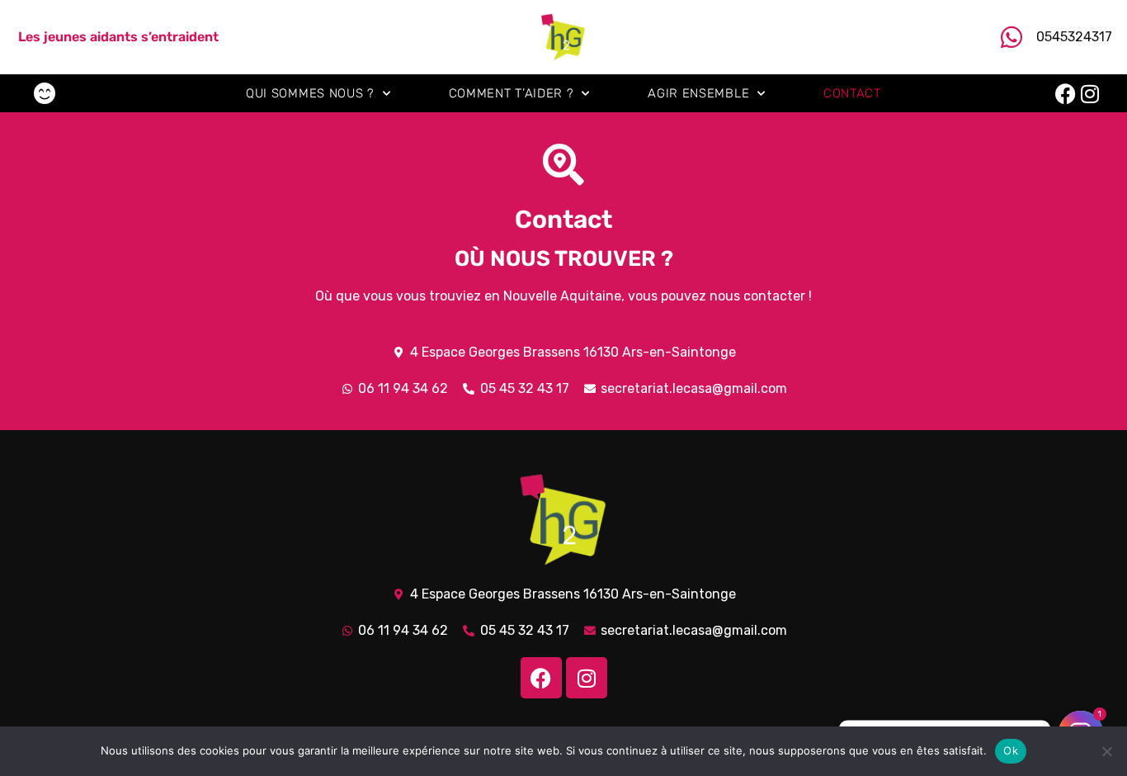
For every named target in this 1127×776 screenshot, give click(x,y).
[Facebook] (1065, 93)
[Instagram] (1090, 93)
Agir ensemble (698, 93)
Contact (852, 93)
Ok (1010, 750)
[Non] (1106, 751)
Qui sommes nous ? (310, 93)
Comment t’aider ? (511, 93)
